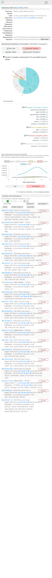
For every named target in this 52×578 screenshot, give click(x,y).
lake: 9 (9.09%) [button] (41, 112)
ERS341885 (8, 234)
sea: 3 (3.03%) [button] (41, 117)
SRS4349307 (8, 311)
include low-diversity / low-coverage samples (34, 192)
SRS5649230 (8, 282)
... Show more (44, 39)
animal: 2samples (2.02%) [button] (39, 136)
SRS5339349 (8, 222)
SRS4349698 (8, 359)
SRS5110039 (8, 340)
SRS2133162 (8, 244)
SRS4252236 (8, 292)
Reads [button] (14, 52)
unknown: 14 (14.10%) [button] (38, 146)
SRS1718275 (8, 330)
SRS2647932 (8, 369)
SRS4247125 (8, 263)
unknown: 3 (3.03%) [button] (39, 132)
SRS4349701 (8, 254)
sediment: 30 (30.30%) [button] (38, 110)
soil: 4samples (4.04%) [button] (40, 127)
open (19, 212)
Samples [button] (35, 48)
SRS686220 (8, 321)
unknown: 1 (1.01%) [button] (39, 140)
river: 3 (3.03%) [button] (41, 119)
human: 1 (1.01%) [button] (40, 138)
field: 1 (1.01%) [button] (41, 130)
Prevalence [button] (36, 52)
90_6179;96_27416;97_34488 (23, 18)
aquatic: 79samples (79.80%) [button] (37, 107)
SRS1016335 (8, 381)
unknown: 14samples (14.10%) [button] (37, 144)
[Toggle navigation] (46, 2)
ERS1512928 (8, 210)
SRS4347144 (8, 400)
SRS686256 (8, 273)
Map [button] (13, 48)
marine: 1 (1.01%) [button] (40, 121)
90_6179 (18, 8)
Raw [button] (15, 186)
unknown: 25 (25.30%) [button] (38, 124)
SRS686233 (8, 390)
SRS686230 (8, 349)
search (25, 212)
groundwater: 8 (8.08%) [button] (38, 114)
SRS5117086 (8, 301)
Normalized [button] (35, 186)
